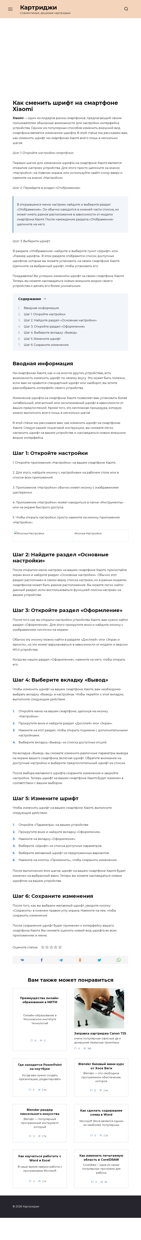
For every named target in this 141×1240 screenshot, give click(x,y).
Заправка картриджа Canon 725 (100, 1033)
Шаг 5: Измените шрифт (42, 339)
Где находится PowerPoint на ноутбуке (40, 1066)
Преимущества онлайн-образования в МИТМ (39, 1000)
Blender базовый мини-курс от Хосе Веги (101, 1066)
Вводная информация (41, 308)
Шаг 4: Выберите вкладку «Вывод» (50, 332)
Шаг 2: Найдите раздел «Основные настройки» (60, 320)
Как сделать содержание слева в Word (101, 1112)
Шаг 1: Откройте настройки (45, 314)
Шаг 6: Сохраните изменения (46, 345)
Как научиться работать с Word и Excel (39, 1158)
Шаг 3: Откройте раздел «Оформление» (54, 326)
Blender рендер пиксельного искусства (39, 1112)
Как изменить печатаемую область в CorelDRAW (101, 1157)
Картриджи (38, 7)
